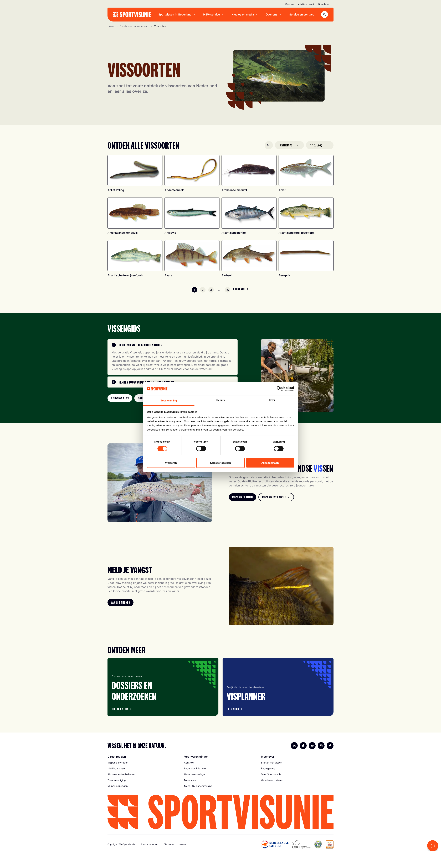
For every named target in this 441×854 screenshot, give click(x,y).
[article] (162, 687)
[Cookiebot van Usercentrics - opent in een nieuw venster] (279, 388)
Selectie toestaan (220, 462)
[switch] (201, 448)
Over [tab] (272, 400)
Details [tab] (220, 400)
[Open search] (324, 14)
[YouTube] (312, 745)
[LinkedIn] (294, 745)
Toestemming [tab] (169, 400)
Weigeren (171, 462)
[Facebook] (330, 745)
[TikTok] (303, 745)
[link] (119, 398)
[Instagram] (321, 745)
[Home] (132, 14)
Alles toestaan (270, 462)
